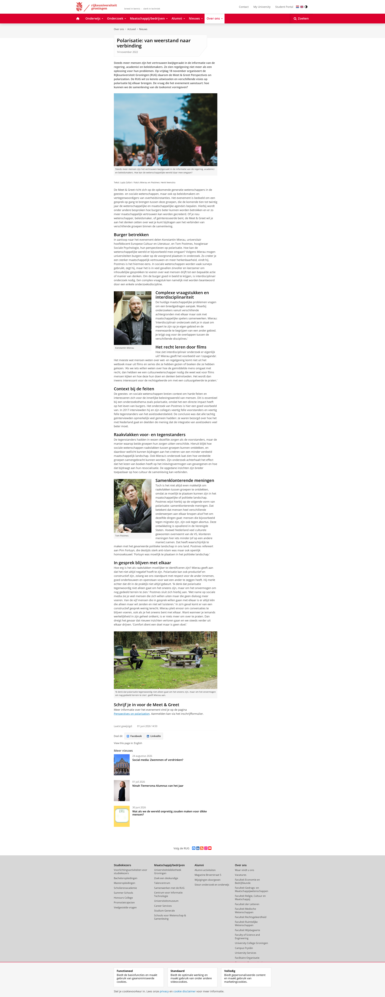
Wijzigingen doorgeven (207, 879)
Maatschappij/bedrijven (169, 865)
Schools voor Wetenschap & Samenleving (170, 917)
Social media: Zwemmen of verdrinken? (157, 759)
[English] (301, 7)
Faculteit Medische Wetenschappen (245, 910)
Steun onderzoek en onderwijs (212, 884)
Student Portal (284, 7)
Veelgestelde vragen (125, 907)
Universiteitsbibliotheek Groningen (167, 871)
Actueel (131, 29)
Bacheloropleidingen (125, 878)
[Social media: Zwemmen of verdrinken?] (122, 764)
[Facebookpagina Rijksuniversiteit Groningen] (193, 848)
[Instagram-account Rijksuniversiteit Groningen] (206, 848)
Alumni (199, 865)
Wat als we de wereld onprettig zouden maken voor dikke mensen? (169, 813)
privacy (164, 991)
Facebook (136, 736)
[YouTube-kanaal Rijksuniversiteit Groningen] (209, 848)
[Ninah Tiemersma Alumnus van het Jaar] (122, 790)
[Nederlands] (297, 7)
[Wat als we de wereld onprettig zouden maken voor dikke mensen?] (122, 816)
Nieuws (143, 29)
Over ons (119, 29)
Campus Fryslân (244, 948)
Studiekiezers (122, 865)
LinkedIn (155, 736)
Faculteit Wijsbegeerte (247, 930)
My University (262, 7)
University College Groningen (251, 943)
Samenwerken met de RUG (169, 888)
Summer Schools (123, 892)
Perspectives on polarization (132, 713)
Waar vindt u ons (244, 870)
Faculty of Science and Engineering (247, 936)
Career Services (163, 905)
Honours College (123, 897)
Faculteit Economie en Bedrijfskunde (247, 881)
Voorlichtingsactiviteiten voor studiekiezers (130, 871)
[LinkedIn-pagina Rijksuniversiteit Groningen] (197, 848)
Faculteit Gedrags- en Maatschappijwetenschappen (251, 889)
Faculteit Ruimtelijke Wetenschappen (246, 923)
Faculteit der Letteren (247, 904)
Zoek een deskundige (166, 878)
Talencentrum (162, 883)
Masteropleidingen (124, 883)
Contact (244, 7)
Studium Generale (164, 910)
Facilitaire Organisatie (247, 957)
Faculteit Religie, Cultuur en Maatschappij (250, 897)
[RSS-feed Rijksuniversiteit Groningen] (201, 848)
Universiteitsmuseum (166, 901)
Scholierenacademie (125, 888)
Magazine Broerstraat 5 (208, 875)
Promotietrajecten (124, 902)
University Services (245, 952)
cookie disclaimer (184, 991)
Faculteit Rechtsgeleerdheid (250, 917)
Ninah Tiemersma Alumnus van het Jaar (157, 785)
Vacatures (240, 875)
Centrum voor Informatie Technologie (168, 894)
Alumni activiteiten (205, 870)
